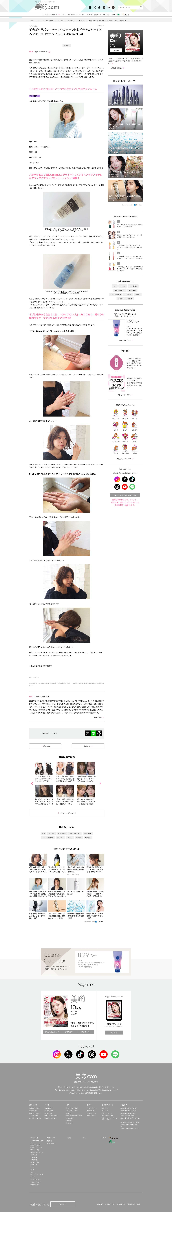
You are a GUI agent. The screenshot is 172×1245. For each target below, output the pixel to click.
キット (32, 1170)
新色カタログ (48, 1113)
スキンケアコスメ (35, 1145)
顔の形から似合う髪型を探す (74, 1115)
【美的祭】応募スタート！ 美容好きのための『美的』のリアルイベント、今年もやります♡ (134, 363)
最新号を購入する (51, 1032)
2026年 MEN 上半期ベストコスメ (130, 1122)
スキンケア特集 (33, 1115)
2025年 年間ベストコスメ (128, 1113)
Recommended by (89, 921)
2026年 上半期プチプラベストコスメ (130, 1118)
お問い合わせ (110, 1204)
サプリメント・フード (36, 1175)
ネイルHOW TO (91, 1113)
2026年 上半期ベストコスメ (128, 1108)
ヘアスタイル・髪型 (71, 1111)
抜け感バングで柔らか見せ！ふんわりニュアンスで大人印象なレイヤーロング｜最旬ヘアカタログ (44, 802)
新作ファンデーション (50, 1115)
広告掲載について (134, 1204)
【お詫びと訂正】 (117, 68)
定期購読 (68, 1032)
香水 (31, 1172)
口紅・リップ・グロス (36, 1152)
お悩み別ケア (33, 1111)
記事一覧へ (98, 717)
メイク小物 (33, 1155)
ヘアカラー (69, 1113)
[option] (45, 783)
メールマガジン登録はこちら (125, 495)
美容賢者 (49, 1141)
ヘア (39, 20)
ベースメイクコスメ (36, 1147)
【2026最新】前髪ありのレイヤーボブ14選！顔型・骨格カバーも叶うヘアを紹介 (65, 802)
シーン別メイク (48, 1111)
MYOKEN (87, 838)
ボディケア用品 (34, 1162)
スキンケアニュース (35, 1118)
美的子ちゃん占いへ (124, 458)
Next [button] (100, 783)
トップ (31, 20)
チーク (32, 1167)
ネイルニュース (91, 1115)
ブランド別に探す (35, 1182)
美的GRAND (87, 833)
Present (70, 838)
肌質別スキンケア (34, 1108)
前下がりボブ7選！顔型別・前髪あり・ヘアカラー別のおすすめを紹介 (86, 801)
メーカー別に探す (35, 1179)
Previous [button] (32, 783)
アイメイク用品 (34, 1150)
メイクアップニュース (50, 1118)
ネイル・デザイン (92, 1108)
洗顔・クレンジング (35, 1113)
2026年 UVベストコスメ (127, 1115)
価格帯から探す (34, 1185)
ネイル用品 (33, 1157)
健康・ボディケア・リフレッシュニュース (109, 1118)
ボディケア (105, 1108)
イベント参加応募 (48, 838)
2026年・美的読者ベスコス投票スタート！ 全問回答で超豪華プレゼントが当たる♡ (134, 383)
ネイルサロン (90, 1111)
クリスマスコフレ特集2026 (36, 1141)
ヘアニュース (69, 1123)
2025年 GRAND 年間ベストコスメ (130, 1128)
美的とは (100, 1204)
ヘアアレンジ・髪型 (71, 1108)
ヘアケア (60, 20)
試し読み (84, 1032)
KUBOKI (78, 838)
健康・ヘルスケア (75, 833)
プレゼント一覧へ (124, 395)
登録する (62, 1204)
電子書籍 (114, 1032)
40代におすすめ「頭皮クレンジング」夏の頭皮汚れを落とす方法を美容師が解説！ (65, 780)
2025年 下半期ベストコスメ (128, 1111)
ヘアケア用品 (34, 1160)
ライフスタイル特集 (107, 1115)
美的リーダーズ (51, 1143)
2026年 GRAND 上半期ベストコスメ (130, 1125)
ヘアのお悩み (49, 20)
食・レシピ (105, 1111)
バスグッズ (33, 1165)
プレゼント (60, 838)
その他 (32, 1177)
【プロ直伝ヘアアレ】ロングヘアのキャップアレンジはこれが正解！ (44, 778)
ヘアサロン (69, 1120)
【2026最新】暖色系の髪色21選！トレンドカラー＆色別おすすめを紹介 (86, 778)
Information (121, 1204)
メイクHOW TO (49, 1108)
